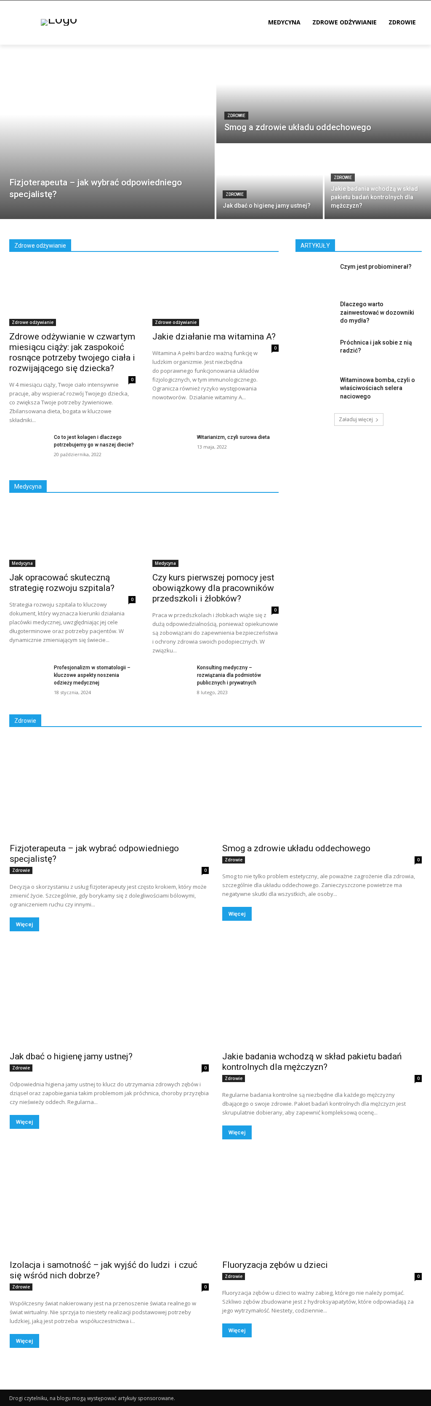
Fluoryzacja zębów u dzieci (275, 1265)
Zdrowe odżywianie (32, 322)
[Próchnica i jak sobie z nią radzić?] (314, 352)
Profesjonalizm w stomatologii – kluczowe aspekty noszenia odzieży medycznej (92, 675)
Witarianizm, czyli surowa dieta (233, 437)
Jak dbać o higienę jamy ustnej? (71, 1056)
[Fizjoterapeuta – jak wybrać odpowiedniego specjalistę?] (107, 132)
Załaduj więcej (356, 419)
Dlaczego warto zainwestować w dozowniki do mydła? (377, 312)
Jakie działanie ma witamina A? (214, 336)
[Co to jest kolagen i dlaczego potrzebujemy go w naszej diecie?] (28, 446)
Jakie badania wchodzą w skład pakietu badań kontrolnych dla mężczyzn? (312, 1061)
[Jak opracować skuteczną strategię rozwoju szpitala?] (72, 535)
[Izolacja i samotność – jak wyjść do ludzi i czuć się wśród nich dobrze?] (109, 1204)
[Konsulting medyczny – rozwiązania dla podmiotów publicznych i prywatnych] (171, 677)
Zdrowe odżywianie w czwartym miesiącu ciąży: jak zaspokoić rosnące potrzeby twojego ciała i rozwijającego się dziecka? (72, 352)
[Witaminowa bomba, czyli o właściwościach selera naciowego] (314, 389)
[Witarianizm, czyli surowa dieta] (171, 446)
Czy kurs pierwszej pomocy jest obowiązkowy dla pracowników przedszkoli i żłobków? (213, 588)
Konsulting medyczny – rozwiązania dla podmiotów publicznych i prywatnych (229, 675)
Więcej (24, 924)
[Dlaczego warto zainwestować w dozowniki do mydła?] (314, 313)
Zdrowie (236, 115)
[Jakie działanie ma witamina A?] (215, 294)
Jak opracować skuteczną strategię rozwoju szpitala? (61, 582)
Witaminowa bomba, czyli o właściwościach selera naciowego (377, 388)
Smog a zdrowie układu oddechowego (296, 848)
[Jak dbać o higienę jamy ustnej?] (269, 182)
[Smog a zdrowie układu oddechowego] (323, 94)
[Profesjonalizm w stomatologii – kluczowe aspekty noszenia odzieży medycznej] (28, 677)
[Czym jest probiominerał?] (314, 276)
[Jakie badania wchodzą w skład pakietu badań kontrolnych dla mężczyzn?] (378, 182)
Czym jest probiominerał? (376, 266)
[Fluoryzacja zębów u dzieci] (321, 1204)
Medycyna (22, 563)
